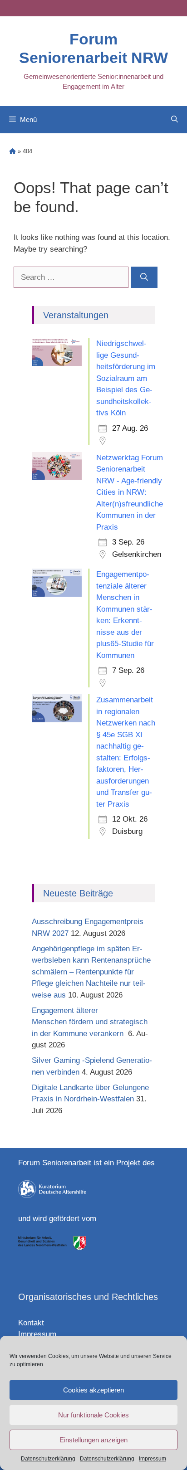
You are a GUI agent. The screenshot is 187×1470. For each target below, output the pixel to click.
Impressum (152, 1458)
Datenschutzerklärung (48, 1458)
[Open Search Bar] (174, 119)
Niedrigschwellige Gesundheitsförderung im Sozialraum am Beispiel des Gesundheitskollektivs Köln (125, 378)
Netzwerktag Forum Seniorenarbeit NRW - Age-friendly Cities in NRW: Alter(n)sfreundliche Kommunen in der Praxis (129, 492)
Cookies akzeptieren (93, 1390)
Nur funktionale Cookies (93, 1415)
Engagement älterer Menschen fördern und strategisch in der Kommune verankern (90, 1022)
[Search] (144, 277)
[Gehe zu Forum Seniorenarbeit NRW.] (12, 151)
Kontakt (31, 1323)
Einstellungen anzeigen (93, 1440)
